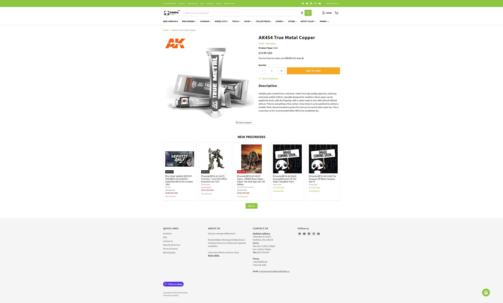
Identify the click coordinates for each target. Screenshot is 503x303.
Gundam (205, 21)
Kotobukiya (205, 184)
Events (218, 3)
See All (251, 206)
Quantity (262, 65)
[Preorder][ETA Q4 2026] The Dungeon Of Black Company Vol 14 (322, 179)
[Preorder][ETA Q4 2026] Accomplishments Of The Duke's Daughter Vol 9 (284, 179)
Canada (332, 3)
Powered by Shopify (170, 295)
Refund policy (169, 252)
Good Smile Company (245, 187)
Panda (323, 21)
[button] (302, 13)
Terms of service (170, 248)
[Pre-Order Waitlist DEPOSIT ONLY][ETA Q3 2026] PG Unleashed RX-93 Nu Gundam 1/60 (179, 180)
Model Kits (221, 21)
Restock (182, 3)
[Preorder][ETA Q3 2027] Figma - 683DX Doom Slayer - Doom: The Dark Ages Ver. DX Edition (251, 180)
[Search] (308, 13)
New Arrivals (170, 21)
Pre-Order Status (169, 3)
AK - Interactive (268, 43)
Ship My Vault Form (171, 245)
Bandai (168, 187)
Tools (235, 21)
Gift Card (209, 3)
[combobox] (241, 13)
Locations (167, 233)
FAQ (202, 3)
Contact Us (168, 241)
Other (292, 21)
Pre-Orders (188, 21)
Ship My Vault (192, 3)
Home (166, 30)
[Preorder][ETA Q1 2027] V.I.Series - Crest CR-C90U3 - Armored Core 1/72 (214, 179)
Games (279, 21)
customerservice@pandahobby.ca (274, 271)
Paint (247, 21)
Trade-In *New (229, 3)
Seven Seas (277, 184)
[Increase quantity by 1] (281, 70)
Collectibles (263, 21)
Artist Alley (307, 21)
